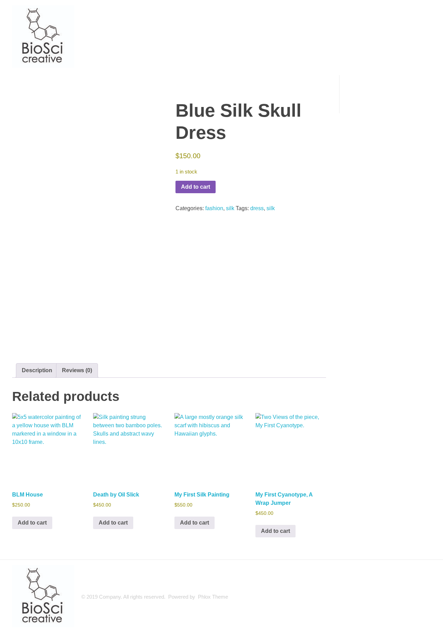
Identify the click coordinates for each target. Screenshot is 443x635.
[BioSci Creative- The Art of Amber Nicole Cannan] (43, 36)
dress (257, 208)
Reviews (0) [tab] (77, 370)
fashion (214, 208)
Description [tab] (37, 370)
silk (230, 208)
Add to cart (195, 187)
